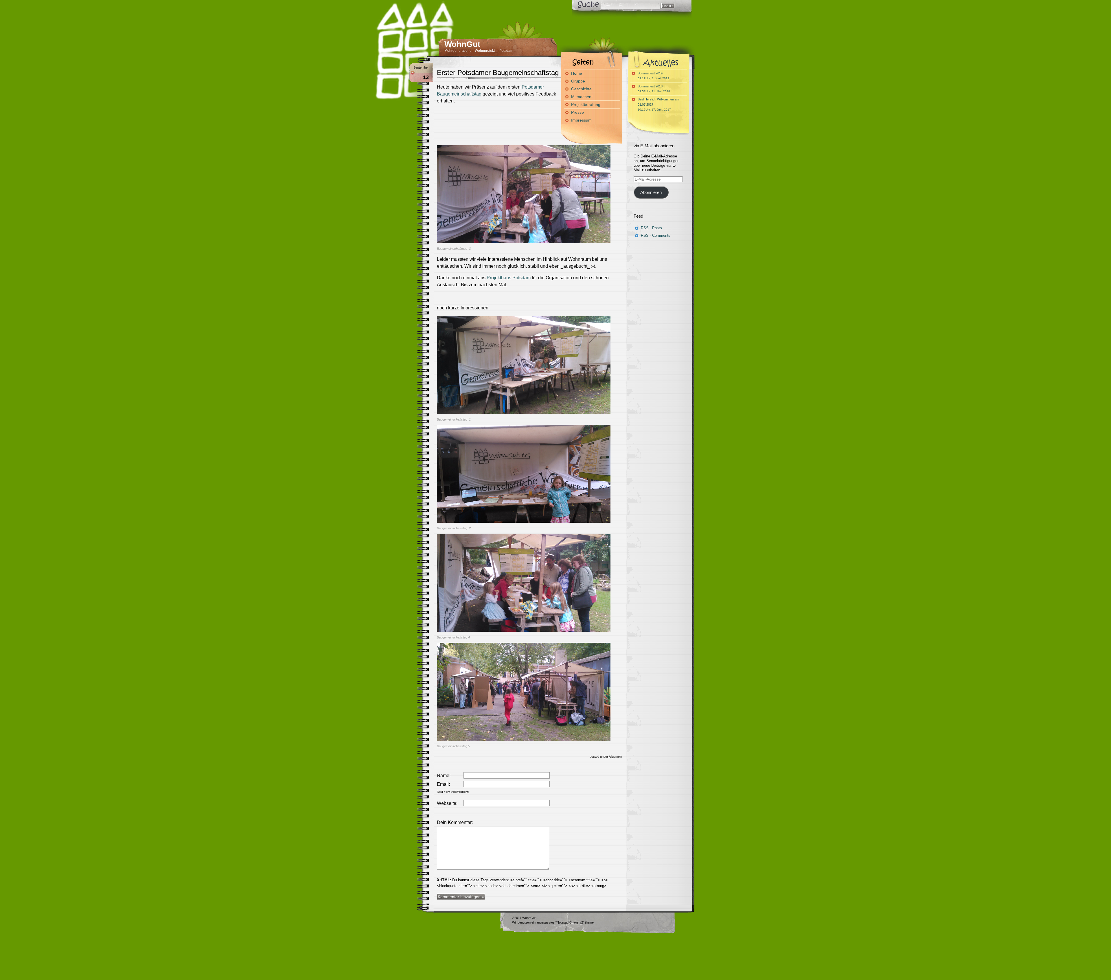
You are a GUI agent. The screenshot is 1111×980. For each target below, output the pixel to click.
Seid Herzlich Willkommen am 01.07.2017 (658, 104)
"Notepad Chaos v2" (570, 922)
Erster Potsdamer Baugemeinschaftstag (498, 72)
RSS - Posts (651, 228)
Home (576, 73)
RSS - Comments (655, 235)
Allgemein (615, 756)
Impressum (581, 120)
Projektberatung (585, 104)
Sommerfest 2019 (653, 75)
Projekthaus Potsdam (509, 277)
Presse (577, 112)
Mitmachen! (582, 96)
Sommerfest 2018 (654, 89)
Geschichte (581, 89)
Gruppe (578, 81)
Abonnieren (651, 192)
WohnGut (462, 44)
